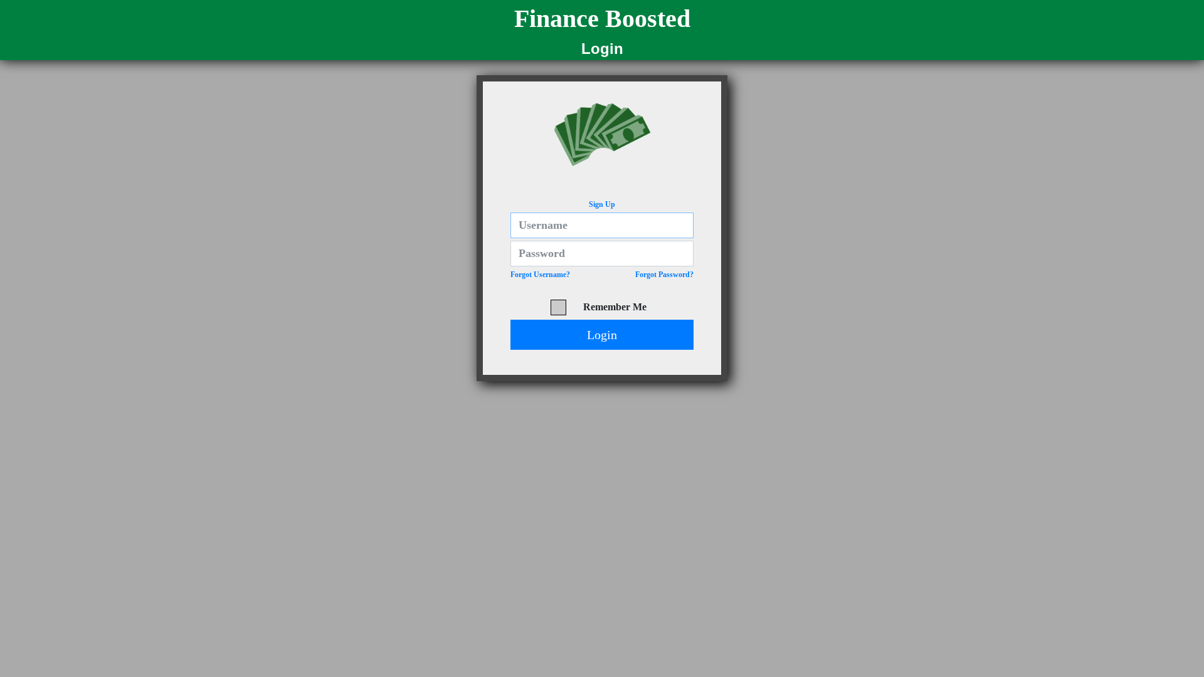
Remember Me (615, 307)
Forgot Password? (664, 274)
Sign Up (602, 204)
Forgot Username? (540, 274)
